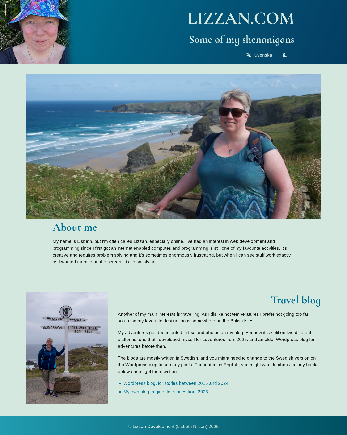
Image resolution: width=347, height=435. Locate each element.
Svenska (262, 55)
